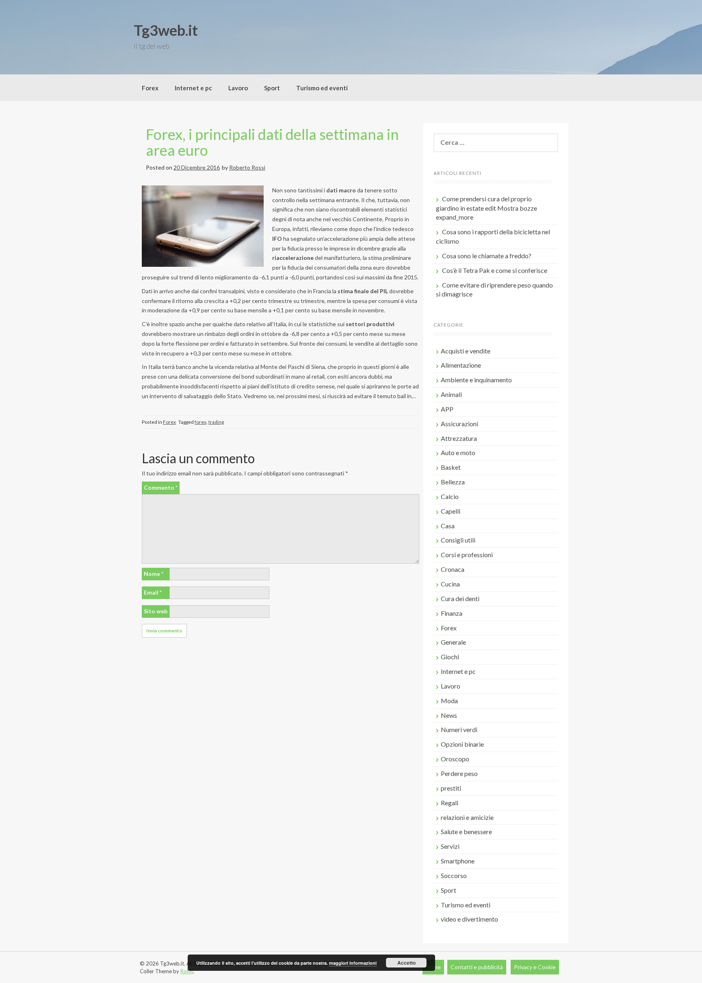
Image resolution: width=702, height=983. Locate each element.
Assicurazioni (459, 423)
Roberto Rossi (247, 167)
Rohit (186, 971)
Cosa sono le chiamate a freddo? (486, 255)
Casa (448, 526)
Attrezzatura (459, 438)
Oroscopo (455, 759)
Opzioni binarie (462, 744)
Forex (150, 88)
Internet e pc (193, 88)
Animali (451, 394)
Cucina (450, 584)
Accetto (406, 962)
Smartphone (457, 861)
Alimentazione (461, 365)
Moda (449, 700)
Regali (449, 802)
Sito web (155, 611)
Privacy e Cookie (535, 966)
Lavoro (238, 88)
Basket (451, 467)
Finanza (451, 613)
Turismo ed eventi (322, 88)
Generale (453, 642)
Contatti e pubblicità (477, 966)
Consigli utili (458, 540)
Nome (153, 573)
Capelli (450, 511)
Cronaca (452, 569)
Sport (272, 88)
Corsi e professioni (467, 554)
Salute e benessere (466, 831)
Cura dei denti (460, 598)
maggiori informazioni (353, 963)
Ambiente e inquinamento (476, 380)
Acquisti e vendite (465, 351)
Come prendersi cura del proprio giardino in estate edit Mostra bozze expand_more (486, 208)
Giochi (450, 656)
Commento (161, 487)
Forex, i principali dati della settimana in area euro (272, 142)
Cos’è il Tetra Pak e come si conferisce (494, 270)
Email (153, 592)
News (449, 715)
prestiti (451, 788)
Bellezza (453, 482)
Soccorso (454, 875)
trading (216, 422)
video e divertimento (469, 919)
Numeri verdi (459, 729)
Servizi (450, 846)
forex (200, 422)
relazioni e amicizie (467, 817)
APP (447, 409)
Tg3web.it (166, 30)
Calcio (450, 496)
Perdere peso (459, 773)
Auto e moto (458, 452)
